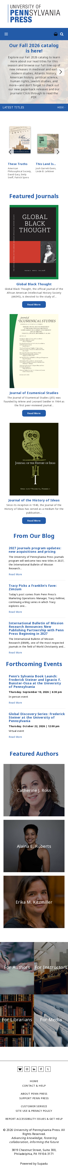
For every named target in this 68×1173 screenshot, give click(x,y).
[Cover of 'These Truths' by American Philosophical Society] (20, 140)
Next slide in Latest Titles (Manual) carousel (58, 152)
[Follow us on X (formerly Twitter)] (48, 1069)
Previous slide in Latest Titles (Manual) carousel (10, 152)
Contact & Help (34, 1085)
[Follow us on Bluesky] (20, 1069)
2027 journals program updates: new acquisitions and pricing (35, 549)
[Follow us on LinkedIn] (34, 1069)
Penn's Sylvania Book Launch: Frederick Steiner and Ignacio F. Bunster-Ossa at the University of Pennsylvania (35, 681)
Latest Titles (13, 107)
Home (34, 1081)
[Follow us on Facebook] (41, 1069)
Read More (34, 304)
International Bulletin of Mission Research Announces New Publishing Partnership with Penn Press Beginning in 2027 (36, 628)
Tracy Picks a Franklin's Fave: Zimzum (33, 587)
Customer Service (34, 1106)
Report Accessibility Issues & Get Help (34, 1118)
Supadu (42, 1163)
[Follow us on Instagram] (27, 1069)
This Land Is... (46, 164)
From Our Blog (34, 535)
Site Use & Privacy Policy (34, 1110)
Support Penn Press (34, 1098)
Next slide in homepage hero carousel (61, 72)
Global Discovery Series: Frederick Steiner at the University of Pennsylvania (37, 717)
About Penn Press (34, 1093)
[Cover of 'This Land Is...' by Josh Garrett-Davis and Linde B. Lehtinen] (48, 144)
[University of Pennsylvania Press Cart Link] (56, 34)
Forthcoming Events (34, 664)
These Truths (17, 164)
